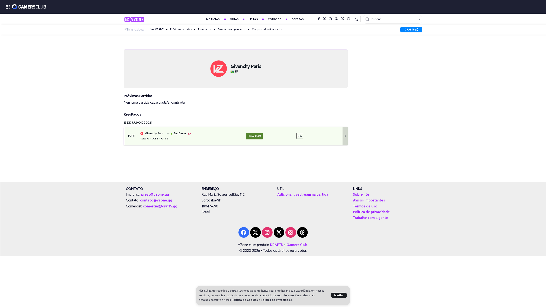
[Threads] (336, 19)
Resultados (204, 29)
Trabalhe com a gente (370, 218)
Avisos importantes (369, 200)
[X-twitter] (255, 232)
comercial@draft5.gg (160, 206)
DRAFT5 (276, 245)
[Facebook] (319, 19)
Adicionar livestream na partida (302, 194)
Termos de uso (365, 206)
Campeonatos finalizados (267, 29)
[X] (324, 19)
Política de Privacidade (276, 300)
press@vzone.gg (155, 194)
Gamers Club (296, 245)
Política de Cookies (245, 300)
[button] (339, 295)
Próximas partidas (181, 29)
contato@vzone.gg (156, 200)
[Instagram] (330, 19)
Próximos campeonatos (231, 29)
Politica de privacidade (371, 212)
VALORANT (157, 29)
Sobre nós (361, 194)
